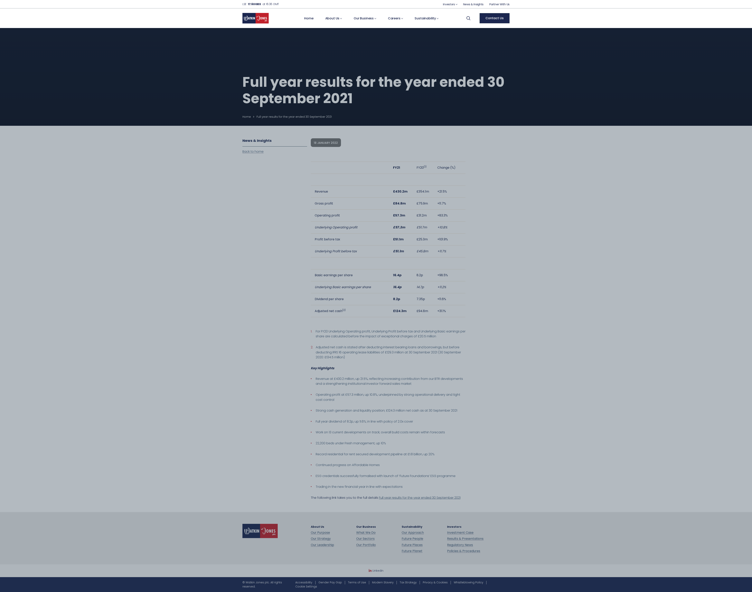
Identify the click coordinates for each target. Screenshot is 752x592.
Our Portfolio (366, 545)
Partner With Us (499, 4)
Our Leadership (322, 545)
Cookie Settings (306, 586)
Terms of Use (357, 582)
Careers (394, 18)
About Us (332, 18)
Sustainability (426, 18)
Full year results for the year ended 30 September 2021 (420, 497)
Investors (449, 4)
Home (308, 18)
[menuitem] (450, 4)
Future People (412, 539)
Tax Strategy (408, 582)
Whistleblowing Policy (468, 582)
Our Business (364, 18)
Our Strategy (321, 539)
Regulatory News (460, 545)
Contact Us (494, 18)
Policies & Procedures (463, 551)
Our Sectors (365, 539)
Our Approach (413, 532)
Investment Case (460, 532)
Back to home (253, 151)
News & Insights (473, 4)
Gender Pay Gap (330, 582)
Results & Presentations (465, 539)
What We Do (366, 532)
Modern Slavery (383, 582)
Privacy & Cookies (435, 582)
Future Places (412, 545)
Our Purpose (320, 532)
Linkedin (377, 571)
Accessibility (303, 582)
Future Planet (412, 551)
